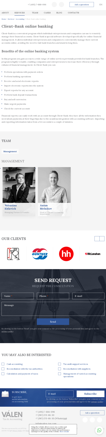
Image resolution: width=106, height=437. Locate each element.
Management (10, 151)
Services (11, 19)
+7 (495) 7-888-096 (37, 4)
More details (64, 431)
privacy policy (7, 331)
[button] (99, 430)
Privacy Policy (17, 431)
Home (4, 19)
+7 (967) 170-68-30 (45, 415)
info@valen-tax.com (46, 423)
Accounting (20, 19)
